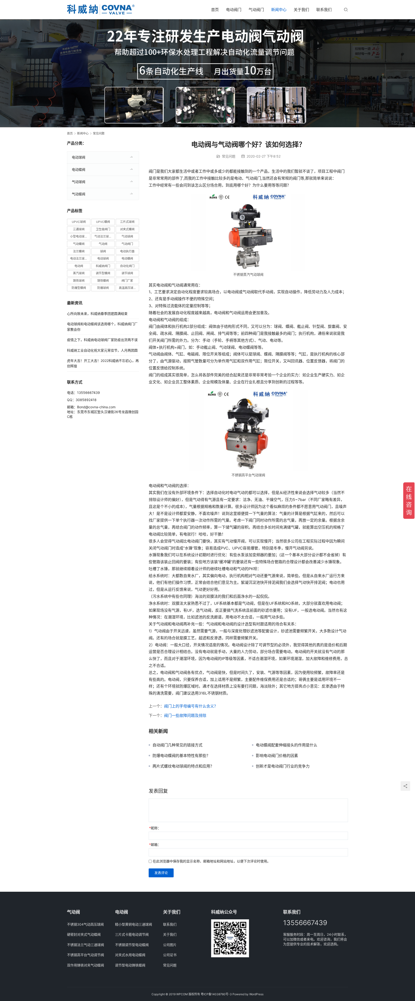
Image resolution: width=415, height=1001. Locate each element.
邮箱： (155, 844)
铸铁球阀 (79, 280)
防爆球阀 (103, 288)
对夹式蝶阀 (127, 229)
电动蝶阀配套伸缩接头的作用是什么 (286, 745)
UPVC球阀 (79, 222)
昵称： (155, 828)
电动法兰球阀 (78, 258)
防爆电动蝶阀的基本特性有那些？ (181, 755)
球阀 (103, 251)
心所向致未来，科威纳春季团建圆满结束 (97, 313)
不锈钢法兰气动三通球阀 (85, 945)
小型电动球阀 (78, 236)
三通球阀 (79, 229)
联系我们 (324, 9)
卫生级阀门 (103, 229)
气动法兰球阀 (103, 236)
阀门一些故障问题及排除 (185, 715)
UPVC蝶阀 (103, 222)
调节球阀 (127, 273)
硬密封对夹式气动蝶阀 (84, 934)
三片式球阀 (127, 222)
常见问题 (228, 156)
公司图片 (170, 945)
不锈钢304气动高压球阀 (85, 924)
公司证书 (170, 955)
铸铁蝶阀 (103, 280)
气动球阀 (78, 182)
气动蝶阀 (78, 194)
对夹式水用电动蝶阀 (130, 955)
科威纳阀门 (103, 266)
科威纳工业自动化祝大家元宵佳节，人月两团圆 (102, 350)
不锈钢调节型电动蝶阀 (132, 945)
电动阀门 (233, 9)
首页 (215, 9)
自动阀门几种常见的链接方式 (177, 745)
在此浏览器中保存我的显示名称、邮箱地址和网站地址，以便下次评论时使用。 (211, 861)
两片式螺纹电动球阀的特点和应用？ (183, 766)
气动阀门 (256, 9)
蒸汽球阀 (79, 273)
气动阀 (103, 244)
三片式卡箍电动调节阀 (132, 934)
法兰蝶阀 (79, 251)
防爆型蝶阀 (79, 288)
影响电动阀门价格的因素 (277, 755)
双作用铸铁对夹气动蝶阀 (85, 965)
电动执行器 (127, 251)
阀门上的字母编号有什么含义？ (191, 706)
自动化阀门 (127, 266)
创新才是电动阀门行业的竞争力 (283, 766)
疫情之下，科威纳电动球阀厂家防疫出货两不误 (102, 340)
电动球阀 (78, 157)
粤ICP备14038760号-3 (216, 994)
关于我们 (301, 9)
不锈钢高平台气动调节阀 (85, 955)
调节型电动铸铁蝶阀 (130, 965)
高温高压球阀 (127, 288)
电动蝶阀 (78, 169)
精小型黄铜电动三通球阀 (133, 924)
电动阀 (78, 266)
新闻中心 (279, 9)
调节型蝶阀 (103, 273)
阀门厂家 (127, 280)
